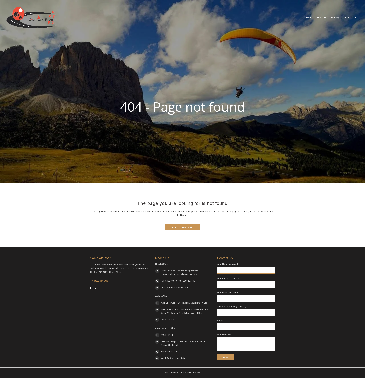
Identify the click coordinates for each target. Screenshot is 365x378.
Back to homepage (182, 227)
